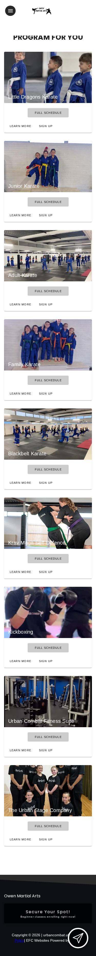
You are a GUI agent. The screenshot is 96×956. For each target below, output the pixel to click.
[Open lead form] (78, 938)
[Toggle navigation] (10, 11)
